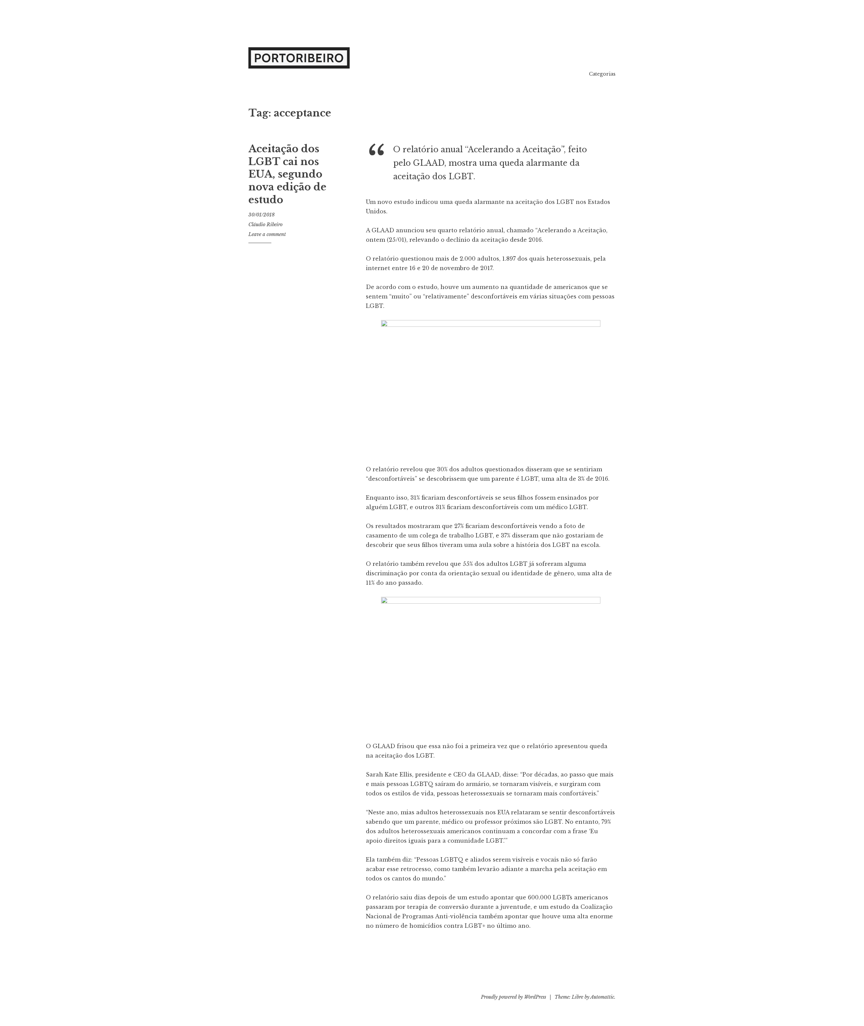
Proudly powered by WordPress (513, 997)
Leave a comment (267, 234)
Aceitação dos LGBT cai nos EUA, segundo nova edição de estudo (287, 174)
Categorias (602, 74)
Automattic (602, 997)
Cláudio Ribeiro (265, 224)
